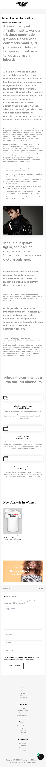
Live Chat (23, 730)
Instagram (23, 748)
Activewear (23, 713)
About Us (23, 695)
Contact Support (23, 726)
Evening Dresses (23, 715)
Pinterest (23, 750)
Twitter (23, 746)
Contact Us (23, 697)
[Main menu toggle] (42, 4)
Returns (23, 732)
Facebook (23, 743)
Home (23, 691)
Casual (23, 708)
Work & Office (23, 710)
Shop (23, 693)
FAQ (23, 728)
